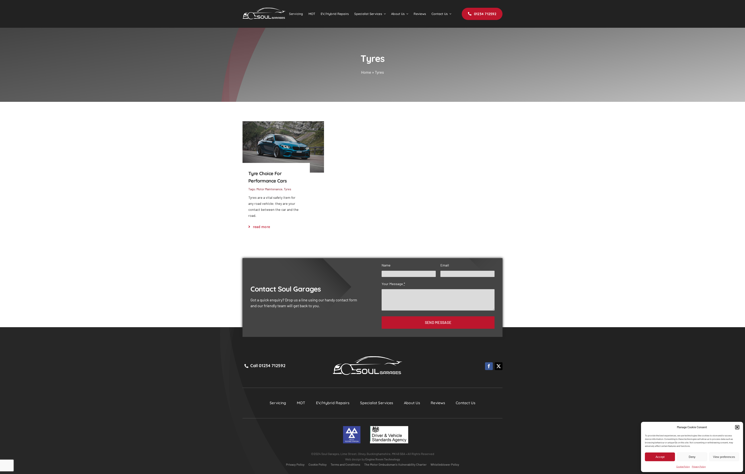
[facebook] (489, 366)
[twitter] (498, 366)
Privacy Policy (699, 466)
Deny (692, 456)
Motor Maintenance (269, 189)
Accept (660, 456)
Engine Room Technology (382, 459)
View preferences (724, 456)
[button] (737, 427)
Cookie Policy (683, 466)
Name (386, 265)
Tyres (287, 189)
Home (366, 72)
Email (444, 265)
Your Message (393, 284)
